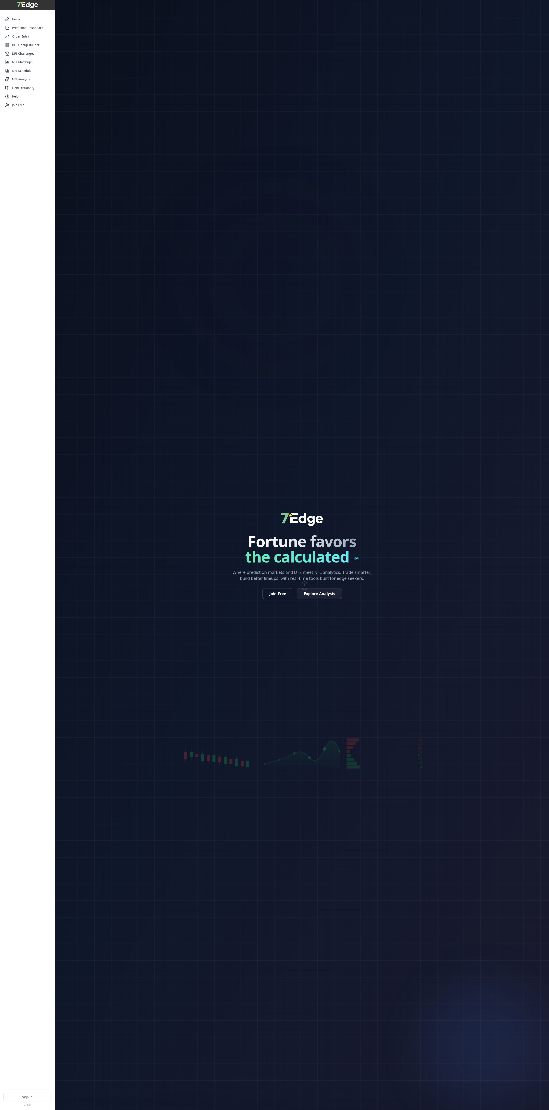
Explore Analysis (319, 593)
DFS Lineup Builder (25, 45)
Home (16, 19)
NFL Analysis (21, 79)
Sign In (27, 1097)
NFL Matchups (22, 62)
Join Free (18, 105)
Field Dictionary (23, 88)
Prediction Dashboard (27, 28)
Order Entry (20, 36)
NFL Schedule (22, 71)
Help (15, 96)
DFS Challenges (23, 53)
